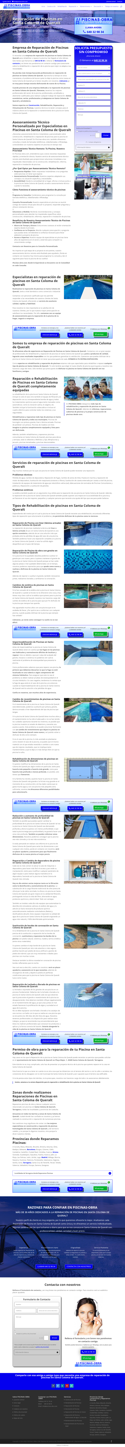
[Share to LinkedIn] (62, 1387)
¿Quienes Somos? (19, 1400)
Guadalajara (104, 1415)
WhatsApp (99, 334)
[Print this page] (71, 1387)
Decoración (97, 6)
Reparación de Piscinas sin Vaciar (75, 1412)
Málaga (97, 1422)
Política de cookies (19, 1415)
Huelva (98, 1417)
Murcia (102, 1422)
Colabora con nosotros (21, 1409)
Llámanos (63, 81)
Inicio (43, 6)
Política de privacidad (20, 1412)
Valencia (101, 1432)
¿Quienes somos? (111, 1)
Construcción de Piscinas (73, 1400)
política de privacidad (42, 1347)
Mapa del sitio (18, 1418)
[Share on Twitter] (58, 1387)
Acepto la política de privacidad (88, 131)
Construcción (51, 6)
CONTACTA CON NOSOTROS (79, 1266)
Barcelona (31, 1149)
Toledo (96, 1432)
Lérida (106, 1420)
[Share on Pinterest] (67, 1387)
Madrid (44, 1157)
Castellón (109, 1410)
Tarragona (27, 1163)
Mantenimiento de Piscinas (73, 1420)
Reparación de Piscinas (72, 1406)
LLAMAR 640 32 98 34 (46, 1266)
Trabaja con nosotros (111, 6)
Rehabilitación (62, 6)
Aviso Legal (17, 1403)
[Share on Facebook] (53, 1387)
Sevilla (104, 1427)
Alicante (108, 1403)
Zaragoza (103, 1435)
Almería (92, 1405)
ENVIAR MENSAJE (50, 335)
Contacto (119, 1)
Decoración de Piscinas (72, 1409)
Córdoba (100, 1413)
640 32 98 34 (40, 61)
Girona (55, 1152)
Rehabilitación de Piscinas (73, 1403)
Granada (97, 1415)
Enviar (106, 135)
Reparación (72, 6)
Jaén (107, 1417)
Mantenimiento (85, 6)
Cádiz (97, 1410)
